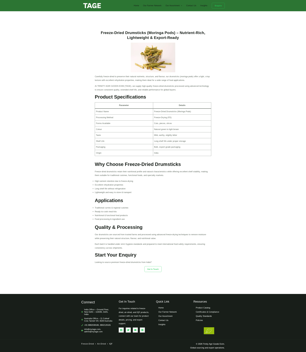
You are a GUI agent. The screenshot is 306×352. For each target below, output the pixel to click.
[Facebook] (121, 330)
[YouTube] (135, 330)
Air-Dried (101, 344)
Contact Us (191, 5)
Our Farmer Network (152, 5)
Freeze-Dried (87, 344)
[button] (181, 5)
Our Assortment (173, 5)
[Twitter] (128, 330)
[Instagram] (142, 330)
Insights (203, 5)
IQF (111, 344)
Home (136, 5)
